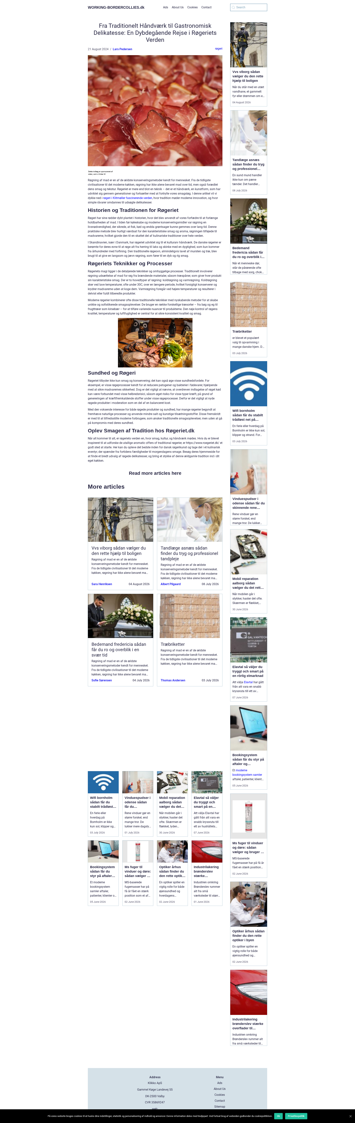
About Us (178, 7)
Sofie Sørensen (102, 680)
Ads (165, 7)
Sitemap (219, 1106)
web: (155, 1109)
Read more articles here (155, 473)
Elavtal (248, 682)
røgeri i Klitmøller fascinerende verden (127, 198)
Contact (206, 7)
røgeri (218, 48)
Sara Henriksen (102, 584)
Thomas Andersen (173, 680)
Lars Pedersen (122, 49)
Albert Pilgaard (171, 584)
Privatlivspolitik (296, 1116)
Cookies (192, 7)
